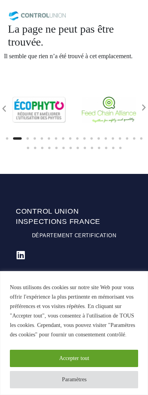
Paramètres (74, 379)
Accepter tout (74, 358)
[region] (74, 333)
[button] (7, 138)
